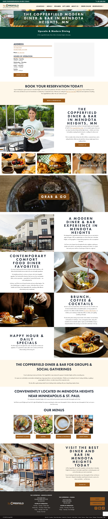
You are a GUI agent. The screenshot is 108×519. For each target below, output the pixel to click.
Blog (87, 517)
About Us (74, 6)
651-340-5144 (101, 1)
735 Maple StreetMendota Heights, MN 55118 (41, 498)
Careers (90, 517)
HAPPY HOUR (83, 436)
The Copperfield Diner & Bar (76, 128)
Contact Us (82, 484)
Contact (79, 517)
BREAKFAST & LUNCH (23, 436)
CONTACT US (82, 145)
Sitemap (94, 517)
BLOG (97, 499)
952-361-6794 (66, 503)
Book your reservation (71, 91)
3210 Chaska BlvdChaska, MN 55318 (66, 500)
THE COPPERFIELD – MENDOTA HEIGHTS (41, 495)
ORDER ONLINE (21, 75)
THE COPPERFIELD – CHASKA (67, 497)
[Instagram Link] (99, 508)
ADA (104, 517)
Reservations (97, 6)
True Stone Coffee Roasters (90, 310)
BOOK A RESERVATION (54, 100)
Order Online (86, 6)
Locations (40, 6)
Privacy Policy (99, 517)
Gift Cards (66, 6)
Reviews (83, 517)
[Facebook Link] (95, 508)
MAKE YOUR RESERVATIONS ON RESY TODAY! (16, 1)
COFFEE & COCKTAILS (63, 436)
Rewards (57, 6)
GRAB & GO (54, 196)
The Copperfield (78, 89)
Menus (49, 6)
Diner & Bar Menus (57, 517)
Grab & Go (64, 517)
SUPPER (43, 436)
